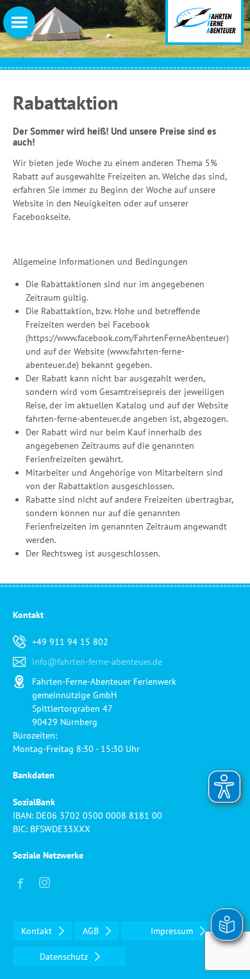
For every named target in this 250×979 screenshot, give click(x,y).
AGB (92, 931)
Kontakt (37, 931)
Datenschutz (65, 956)
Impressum (173, 931)
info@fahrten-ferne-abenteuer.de (97, 661)
